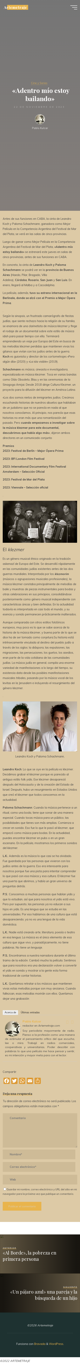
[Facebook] (67, 1022)
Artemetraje (15, 7)
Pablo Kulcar (32, 1021)
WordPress (56, 1344)
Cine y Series (39, 83)
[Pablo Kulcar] (13, 1028)
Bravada (39, 1344)
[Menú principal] (73, 7)
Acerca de (10, 1012)
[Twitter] (72, 1022)
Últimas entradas (30, 1012)
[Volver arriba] (65, 1350)
